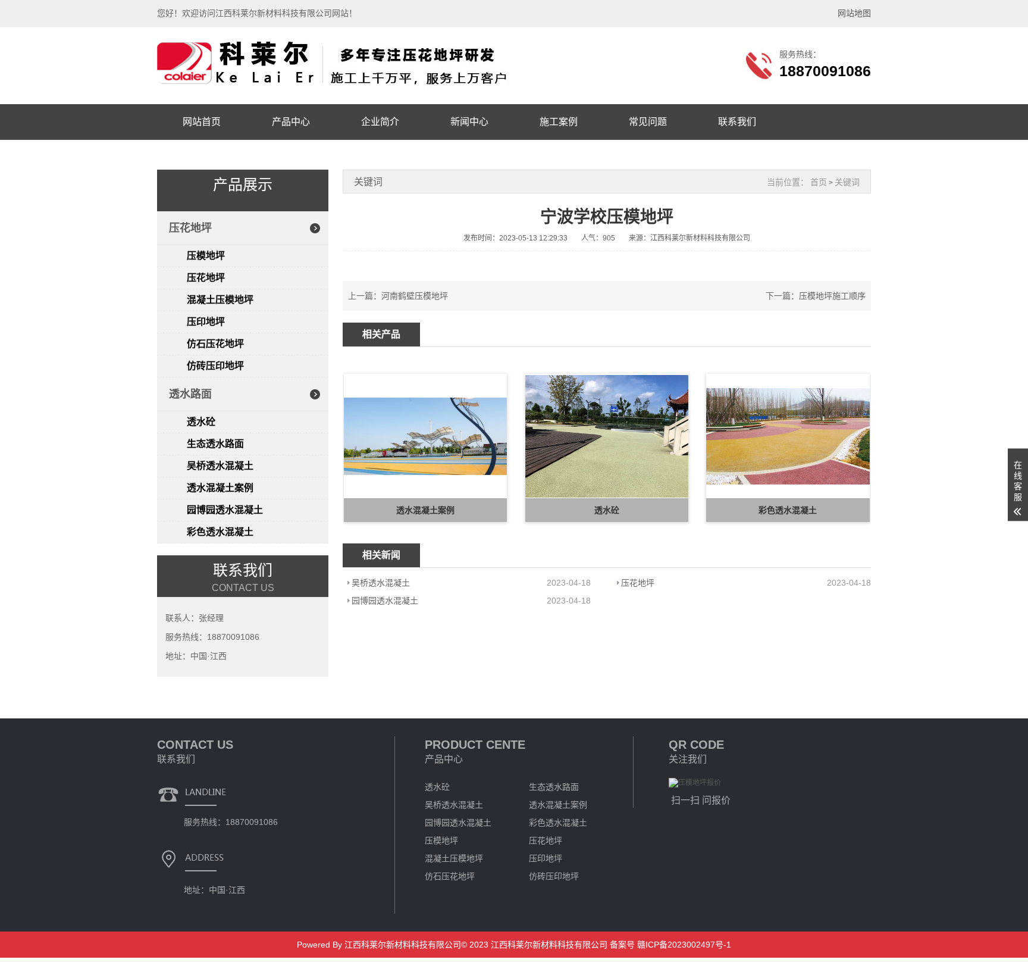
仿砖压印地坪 (215, 366)
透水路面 (190, 394)
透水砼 (201, 422)
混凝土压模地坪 (220, 300)
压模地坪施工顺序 (832, 296)
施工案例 (559, 122)
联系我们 (737, 122)
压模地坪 (206, 256)
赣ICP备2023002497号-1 (683, 944)
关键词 (847, 182)
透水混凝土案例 (220, 488)
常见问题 (648, 122)
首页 (818, 182)
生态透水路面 (215, 444)
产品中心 (291, 122)
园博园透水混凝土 (225, 510)
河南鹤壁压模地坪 (414, 296)
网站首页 (202, 122)
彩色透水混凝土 (220, 532)
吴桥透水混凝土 (220, 466)
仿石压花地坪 (215, 344)
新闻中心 (469, 122)
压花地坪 (190, 228)
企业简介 (380, 122)
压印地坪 (206, 322)
